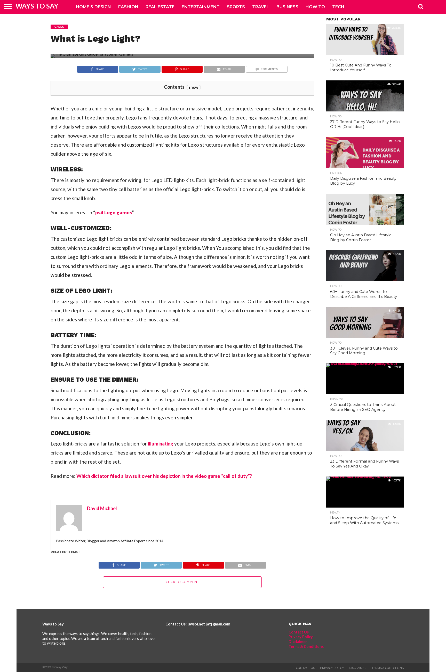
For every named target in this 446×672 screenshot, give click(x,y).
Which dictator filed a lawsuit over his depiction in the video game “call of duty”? (164, 476)
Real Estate (160, 6)
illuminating (160, 444)
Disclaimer (298, 641)
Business (287, 6)
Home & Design (93, 6)
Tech (338, 6)
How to (315, 6)
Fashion (128, 6)
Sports (236, 6)
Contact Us (299, 632)
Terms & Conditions (306, 646)
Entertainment (201, 6)
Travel (260, 6)
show (193, 87)
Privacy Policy (301, 637)
